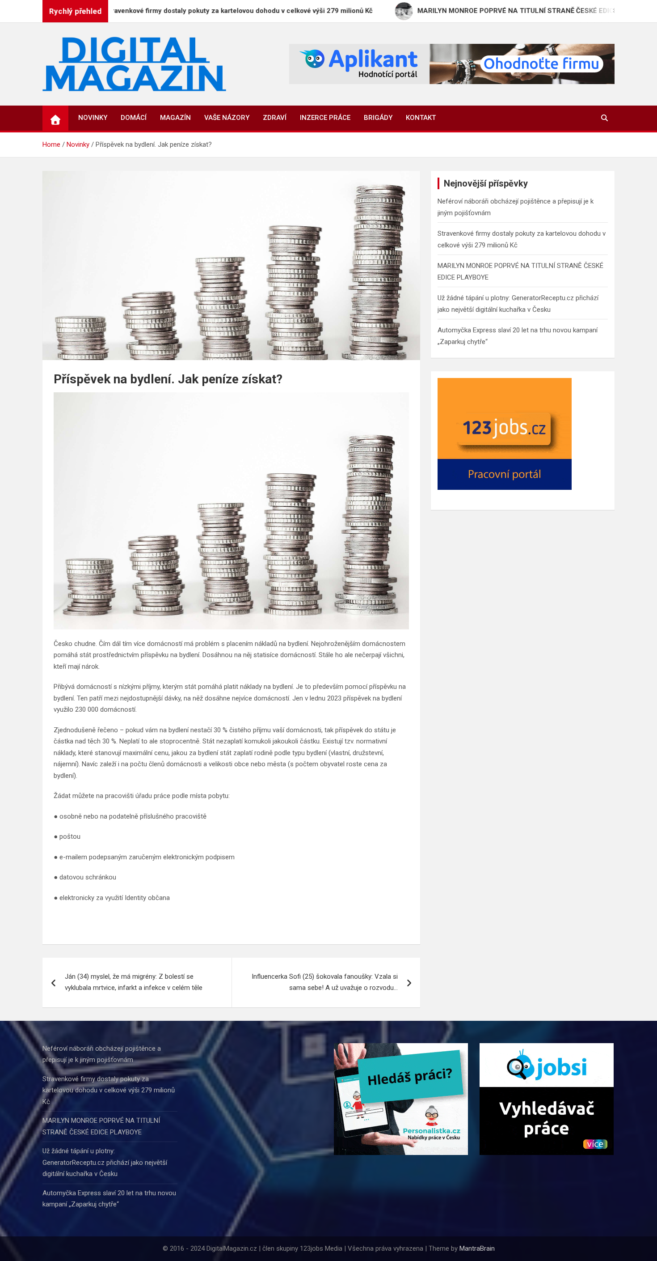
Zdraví (274, 118)
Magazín (175, 118)
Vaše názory (226, 118)
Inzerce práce (325, 118)
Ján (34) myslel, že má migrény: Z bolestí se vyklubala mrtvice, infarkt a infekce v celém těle (133, 982)
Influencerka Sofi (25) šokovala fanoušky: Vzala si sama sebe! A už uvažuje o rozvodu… (325, 982)
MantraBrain (477, 1248)
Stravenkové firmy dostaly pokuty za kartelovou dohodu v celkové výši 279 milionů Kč (108, 1090)
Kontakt (421, 118)
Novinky (92, 118)
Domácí (134, 118)
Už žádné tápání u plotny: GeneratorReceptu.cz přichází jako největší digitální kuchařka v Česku (104, 1162)
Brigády (378, 118)
